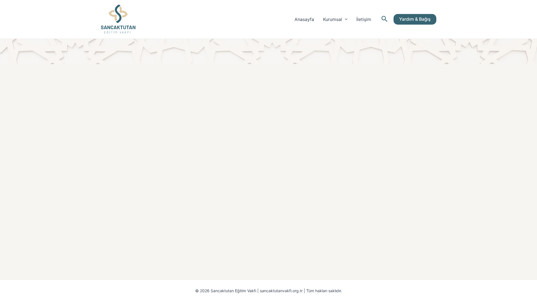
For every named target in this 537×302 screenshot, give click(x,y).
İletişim (363, 19)
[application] (345, 19)
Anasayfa (304, 19)
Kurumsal (332, 19)
